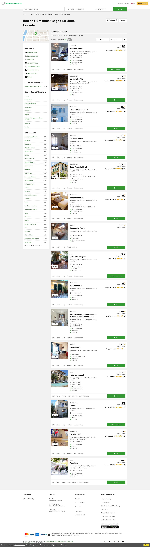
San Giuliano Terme (30, 224)
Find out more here (19, 545)
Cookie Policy (69, 541)
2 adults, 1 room (101, 9)
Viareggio (51, 14)
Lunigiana (27, 111)
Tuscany (32, 14)
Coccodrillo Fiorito (77, 228)
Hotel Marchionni (77, 375)
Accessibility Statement (107, 513)
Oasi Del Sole (75, 347)
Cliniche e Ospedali (32, 56)
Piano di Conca (29, 151)
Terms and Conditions (51, 541)
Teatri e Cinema (31, 73)
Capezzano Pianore (30, 177)
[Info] (65, 40)
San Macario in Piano (31, 206)
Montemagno (28, 173)
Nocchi (26, 188)
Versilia (27, 127)
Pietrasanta (28, 217)
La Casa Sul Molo (77, 138)
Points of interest (80, 502)
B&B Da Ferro (75, 434)
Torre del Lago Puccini (31, 137)
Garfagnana (28, 107)
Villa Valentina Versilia (79, 109)
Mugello (27, 114)
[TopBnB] (69, 39)
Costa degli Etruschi (30, 103)
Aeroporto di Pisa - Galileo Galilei (33, 86)
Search (120, 9)
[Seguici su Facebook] (105, 541)
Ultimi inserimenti (80, 515)
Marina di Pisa (29, 235)
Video (58, 396)
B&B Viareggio (76, 285)
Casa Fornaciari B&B (78, 167)
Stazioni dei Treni (32, 52)
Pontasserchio (29, 180)
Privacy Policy (60, 541)
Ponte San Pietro (29, 184)
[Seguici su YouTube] (123, 541)
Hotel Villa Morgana (78, 257)
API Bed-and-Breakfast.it (108, 516)
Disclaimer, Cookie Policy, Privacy (110, 506)
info (53, 69)
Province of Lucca (41, 14)
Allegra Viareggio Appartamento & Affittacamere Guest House (83, 315)
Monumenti (30, 59)
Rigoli (26, 202)
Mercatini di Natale (32, 63)
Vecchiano (27, 169)
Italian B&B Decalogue (29, 499)
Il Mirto (72, 405)
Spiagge (29, 77)
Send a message (79, 69)
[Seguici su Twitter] (109, 541)
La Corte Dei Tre (76, 79)
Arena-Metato (28, 166)
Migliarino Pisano (29, 148)
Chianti (27, 96)
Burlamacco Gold (77, 197)
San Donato (28, 242)
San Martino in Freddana (32, 238)
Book (116, 100)
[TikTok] (118, 541)
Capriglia (27, 231)
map (63, 69)
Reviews (69, 69)
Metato (27, 220)
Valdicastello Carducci (31, 209)
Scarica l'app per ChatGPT (108, 520)
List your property (142, 3)
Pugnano (27, 191)
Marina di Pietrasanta (31, 195)
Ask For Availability (116, 69)
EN (134, 3)
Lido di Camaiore (29, 158)
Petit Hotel (74, 463)
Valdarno (27, 123)
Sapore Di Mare (76, 48)
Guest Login (104, 509)
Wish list (120, 3)
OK (146, 545)
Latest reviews (79, 511)
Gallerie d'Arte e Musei (33, 66)
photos (58, 69)
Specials (77, 499)
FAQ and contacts (106, 502)
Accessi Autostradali (33, 70)
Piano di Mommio (29, 162)
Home (24, 14)
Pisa (26, 228)
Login (127, 3)
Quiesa (27, 155)
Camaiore (27, 198)
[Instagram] (114, 541)
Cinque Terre (28, 100)
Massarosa (28, 144)
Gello (26, 213)
